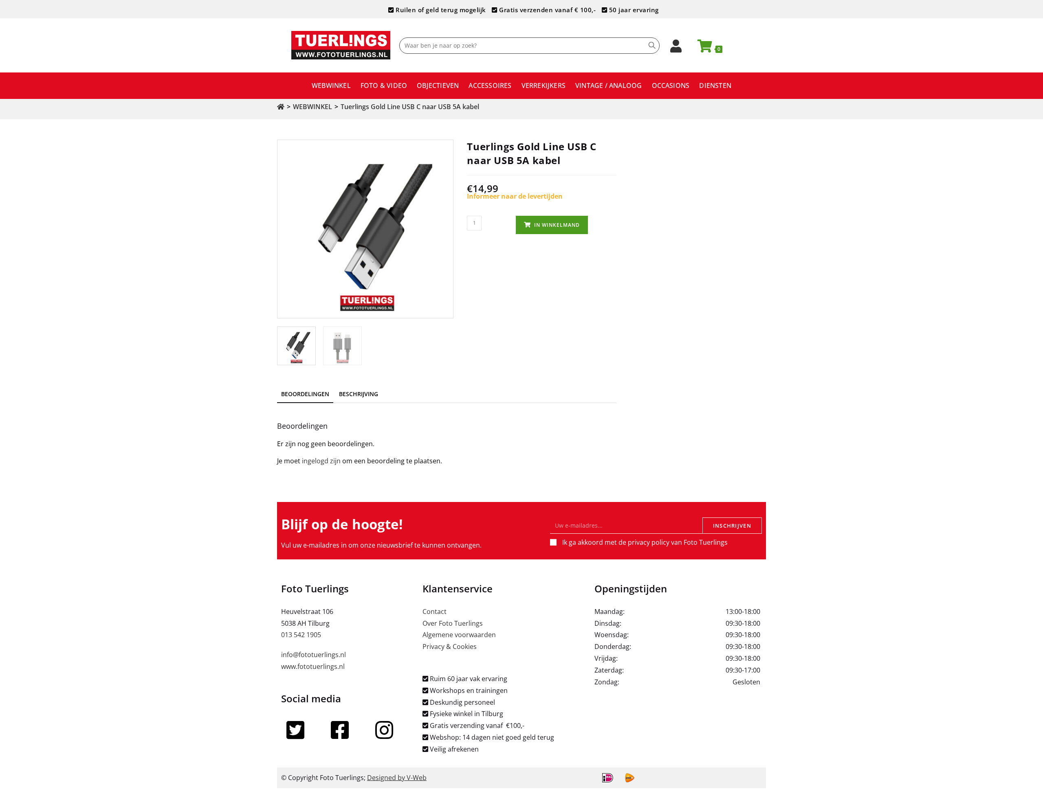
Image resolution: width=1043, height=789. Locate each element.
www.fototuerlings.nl (313, 666)
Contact (434, 611)
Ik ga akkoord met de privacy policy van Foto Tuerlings (645, 542)
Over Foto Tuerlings (452, 623)
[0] (701, 48)
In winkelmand (557, 224)
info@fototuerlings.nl (313, 654)
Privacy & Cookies (449, 646)
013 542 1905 (301, 634)
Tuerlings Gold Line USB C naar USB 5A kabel (410, 106)
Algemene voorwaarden (459, 634)
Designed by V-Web (397, 777)
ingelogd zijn (321, 460)
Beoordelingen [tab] (305, 394)
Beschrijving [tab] (358, 394)
